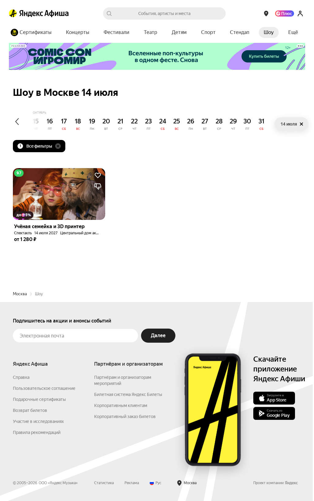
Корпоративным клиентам (120, 405)
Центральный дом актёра (82, 233)
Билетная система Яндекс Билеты (128, 394)
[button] (293, 32)
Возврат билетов (30, 410)
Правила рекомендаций (36, 432)
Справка (21, 377)
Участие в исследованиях (38, 421)
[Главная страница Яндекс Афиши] (13, 13)
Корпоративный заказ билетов (125, 416)
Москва (20, 294)
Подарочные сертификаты (39, 399)
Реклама (131, 483)
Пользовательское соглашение (44, 388)
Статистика (104, 483)
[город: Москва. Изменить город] (266, 13)
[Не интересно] (97, 186)
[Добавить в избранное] (97, 175)
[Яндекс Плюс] (284, 13)
